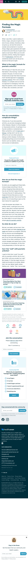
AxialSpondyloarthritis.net (9, 465)
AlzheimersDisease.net (8, 456)
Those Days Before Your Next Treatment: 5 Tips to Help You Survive (12, 282)
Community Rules (14, 480)
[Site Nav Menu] (5, 1)
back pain (20, 131)
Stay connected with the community (13, 407)
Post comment (14, 353)
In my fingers (10, 378)
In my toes (10, 381)
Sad (19, 326)
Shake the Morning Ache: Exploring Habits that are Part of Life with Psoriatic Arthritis (13, 304)
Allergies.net (5, 454)
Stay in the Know (14, 545)
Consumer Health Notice (8, 478)
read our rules (14, 340)
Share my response (14, 169)
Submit (14, 395)
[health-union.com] (8, 429)
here (20, 321)
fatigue (4, 133)
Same (17, 332)
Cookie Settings (5, 480)
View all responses (13, 173)
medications (9, 57)
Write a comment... (8, 349)
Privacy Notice (5, 558)
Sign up (23, 553)
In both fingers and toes (13, 383)
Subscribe (24, 1)
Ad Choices (23, 480)
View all (5, 472)
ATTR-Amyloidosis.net (8, 463)
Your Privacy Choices (20, 478)
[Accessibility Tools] (16, 1)
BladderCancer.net (7, 467)
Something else (11, 391)
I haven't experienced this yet (15, 386)
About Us (4, 476)
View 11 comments (13, 345)
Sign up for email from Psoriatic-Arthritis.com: (14, 100)
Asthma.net (5, 458)
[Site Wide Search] (8, 1)
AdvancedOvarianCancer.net (10, 452)
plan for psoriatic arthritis (13, 220)
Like (7, 326)
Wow (10, 332)
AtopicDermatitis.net (8, 461)
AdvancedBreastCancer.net (10, 450)
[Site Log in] (19, 1)
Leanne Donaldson (11, 29)
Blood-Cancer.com (7, 470)
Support (13, 326)
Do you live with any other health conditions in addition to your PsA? (14, 160)
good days (5, 197)
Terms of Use (13, 558)
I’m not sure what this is (13, 388)
